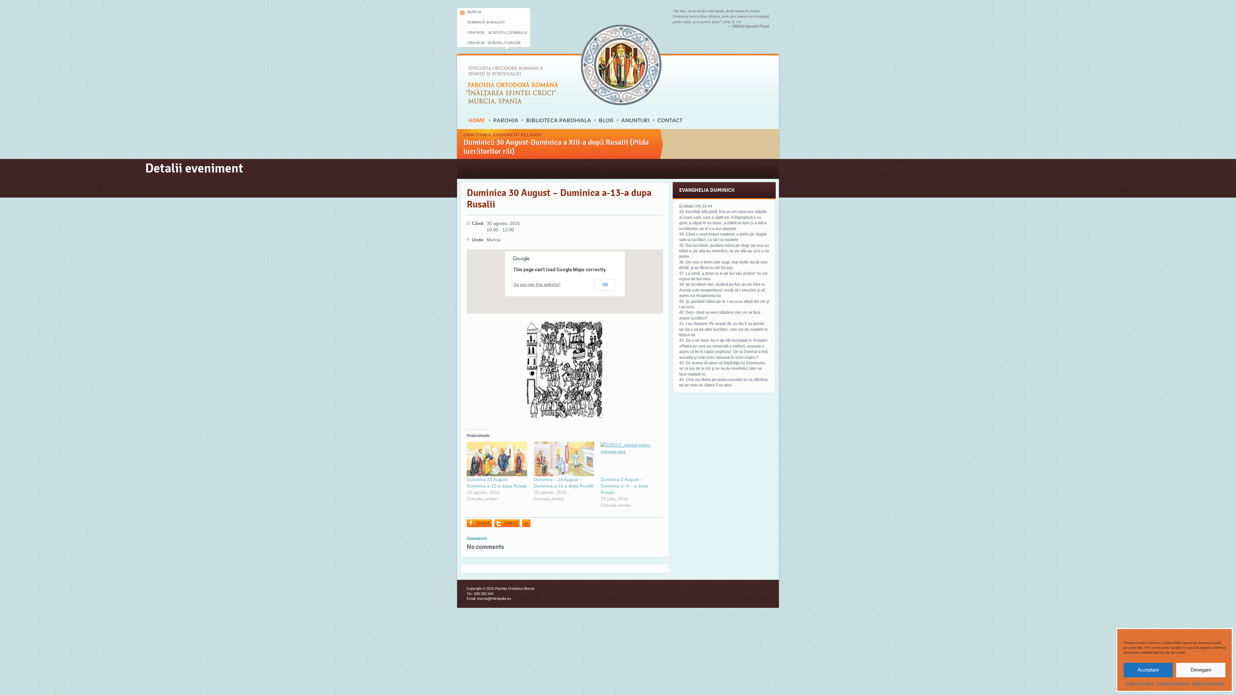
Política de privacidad (1173, 683)
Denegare (1201, 669)
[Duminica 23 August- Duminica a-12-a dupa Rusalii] (497, 459)
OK (605, 284)
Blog (606, 120)
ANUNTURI (635, 120)
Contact (669, 120)
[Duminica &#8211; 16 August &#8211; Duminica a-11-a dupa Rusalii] (564, 459)
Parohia (505, 120)
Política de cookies (1140, 683)
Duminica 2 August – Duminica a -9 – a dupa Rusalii (624, 486)
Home (476, 120)
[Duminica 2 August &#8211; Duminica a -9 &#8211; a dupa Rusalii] (631, 459)
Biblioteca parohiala (558, 120)
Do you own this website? (537, 285)
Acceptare (1148, 669)
